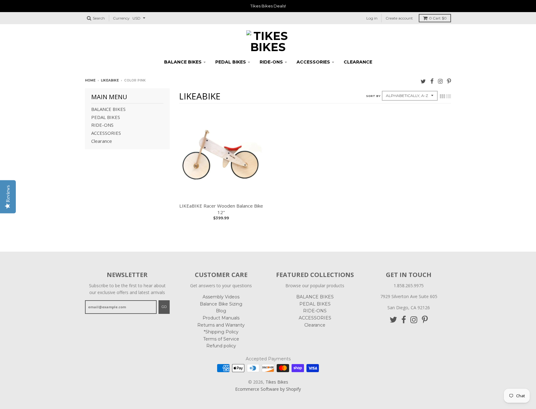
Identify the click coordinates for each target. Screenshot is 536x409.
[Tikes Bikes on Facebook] (432, 81)
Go (164, 307)
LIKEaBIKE (110, 80)
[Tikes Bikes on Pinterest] (449, 81)
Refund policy (221, 346)
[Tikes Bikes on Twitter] (423, 81)
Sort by (373, 96)
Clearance (358, 62)
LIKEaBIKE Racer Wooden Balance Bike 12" (221, 209)
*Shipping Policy (221, 332)
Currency (121, 18)
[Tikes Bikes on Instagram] (440, 81)
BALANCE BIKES (183, 62)
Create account (399, 18)
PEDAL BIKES (230, 62)
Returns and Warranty (221, 325)
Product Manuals (221, 318)
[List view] (448, 96)
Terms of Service (221, 339)
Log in (371, 18)
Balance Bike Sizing (221, 304)
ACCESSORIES (313, 62)
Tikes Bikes (277, 382)
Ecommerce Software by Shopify (268, 389)
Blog (221, 311)
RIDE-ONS (271, 62)
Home (90, 80)
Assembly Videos (221, 297)
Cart (438, 18)
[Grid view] (442, 96)
